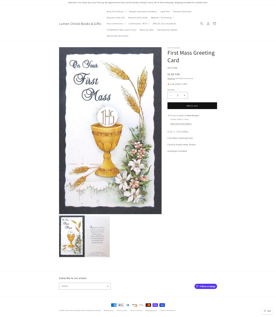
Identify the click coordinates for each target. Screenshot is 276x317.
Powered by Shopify (93, 310)
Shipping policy (151, 310)
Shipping (171, 78)
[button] (116, 11)
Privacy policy (122, 310)
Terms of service (136, 310)
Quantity (171, 89)
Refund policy (109, 310)
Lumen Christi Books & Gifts (75, 310)
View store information (181, 123)
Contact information (167, 310)
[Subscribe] (107, 286)
